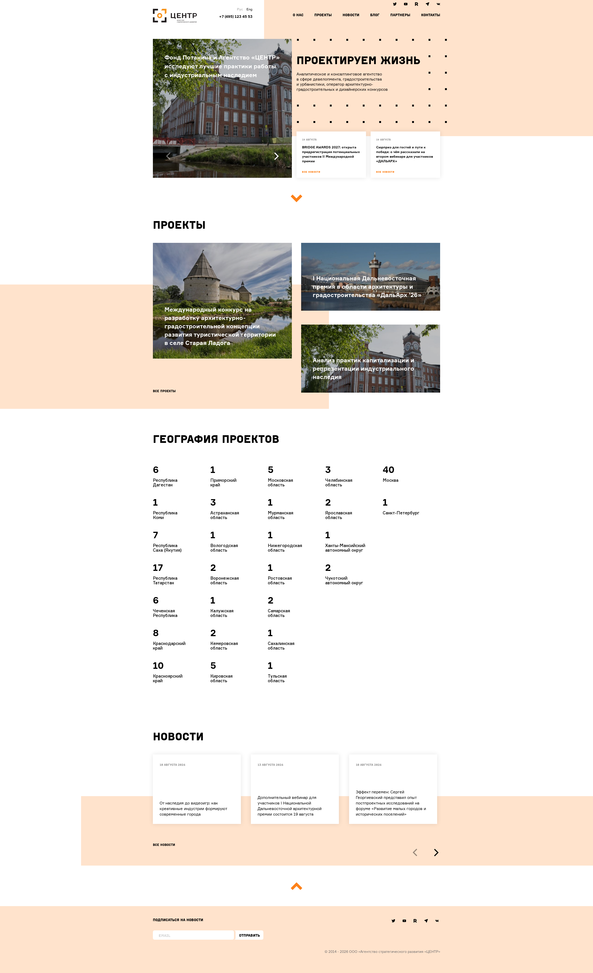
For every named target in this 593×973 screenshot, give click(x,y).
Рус (240, 9)
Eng (249, 9)
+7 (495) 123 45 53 (235, 16)
